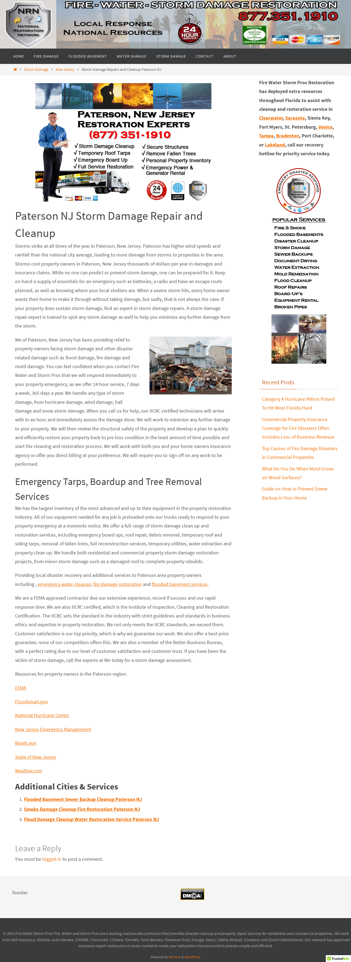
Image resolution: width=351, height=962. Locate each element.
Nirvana (174, 957)
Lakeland (275, 145)
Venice (325, 127)
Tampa (266, 135)
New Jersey (65, 69)
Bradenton (287, 135)
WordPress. (192, 957)
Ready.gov (25, 743)
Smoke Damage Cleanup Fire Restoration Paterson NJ (82, 809)
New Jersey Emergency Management (53, 729)
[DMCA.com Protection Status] (192, 898)
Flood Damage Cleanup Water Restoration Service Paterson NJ (91, 819)
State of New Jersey (35, 757)
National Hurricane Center (42, 715)
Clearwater (271, 118)
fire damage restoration (117, 584)
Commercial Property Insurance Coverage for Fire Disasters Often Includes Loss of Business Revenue (298, 428)
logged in (51, 859)
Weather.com (28, 771)
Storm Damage (36, 69)
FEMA (20, 688)
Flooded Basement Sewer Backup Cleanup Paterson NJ (83, 799)
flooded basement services (180, 584)
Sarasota (295, 118)
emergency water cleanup (64, 584)
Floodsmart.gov (31, 701)
